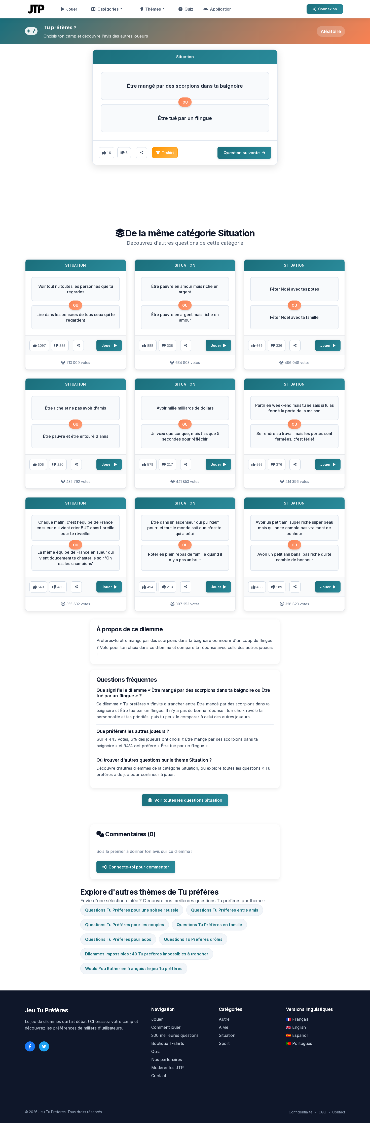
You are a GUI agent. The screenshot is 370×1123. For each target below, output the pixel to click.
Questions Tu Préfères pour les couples (124, 924)
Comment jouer (166, 1027)
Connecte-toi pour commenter (138, 866)
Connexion (327, 9)
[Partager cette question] (141, 152)
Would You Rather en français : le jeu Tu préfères (133, 968)
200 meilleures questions (175, 1035)
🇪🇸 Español (297, 1035)
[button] (185, 86)
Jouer (71, 9)
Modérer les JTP (167, 1067)
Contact (158, 1075)
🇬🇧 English (296, 1027)
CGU (322, 1112)
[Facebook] (30, 1046)
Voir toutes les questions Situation (188, 800)
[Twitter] (44, 1046)
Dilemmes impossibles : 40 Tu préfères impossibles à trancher (146, 953)
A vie (223, 1027)
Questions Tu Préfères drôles (193, 939)
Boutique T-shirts (167, 1043)
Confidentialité (301, 1112)
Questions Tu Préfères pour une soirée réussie (131, 910)
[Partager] (78, 345)
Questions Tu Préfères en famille (209, 924)
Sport (224, 1043)
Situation (227, 1035)
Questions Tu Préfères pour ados (118, 939)
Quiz (188, 9)
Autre (224, 1019)
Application (221, 9)
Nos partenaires (166, 1059)
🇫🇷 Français (297, 1019)
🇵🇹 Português (299, 1043)
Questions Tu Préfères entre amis (224, 910)
